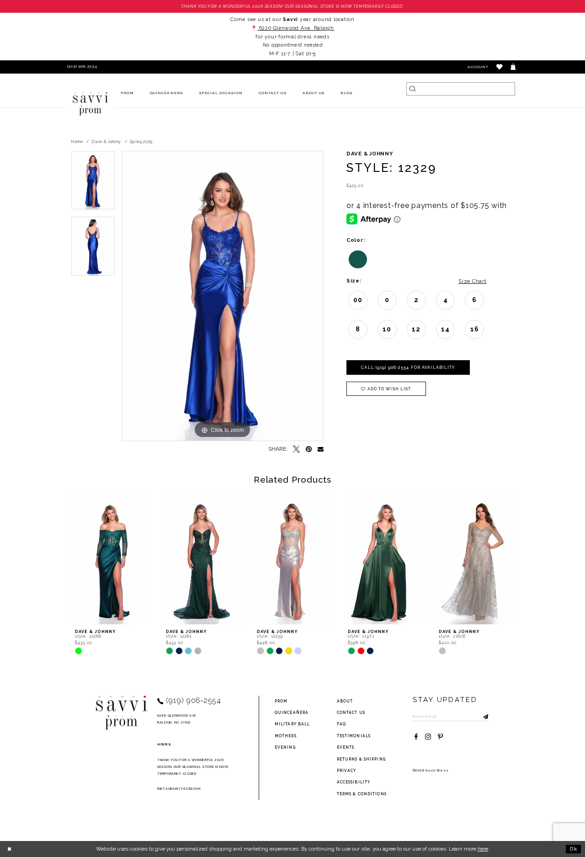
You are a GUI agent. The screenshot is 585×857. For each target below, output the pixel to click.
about (345, 701)
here (483, 849)
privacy (346, 770)
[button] (500, 67)
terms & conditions (362, 794)
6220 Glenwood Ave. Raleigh (295, 28)
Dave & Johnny (106, 141)
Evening (285, 747)
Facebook (191, 789)
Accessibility (354, 782)
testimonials (354, 736)
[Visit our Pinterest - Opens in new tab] (440, 737)
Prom (281, 701)
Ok (573, 849)
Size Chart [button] (472, 281)
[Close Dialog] (10, 849)
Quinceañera (291, 712)
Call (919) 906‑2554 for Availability (408, 367)
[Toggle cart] (513, 67)
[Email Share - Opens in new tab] (321, 449)
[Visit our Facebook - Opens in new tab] (416, 737)
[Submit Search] (413, 89)
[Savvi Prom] (90, 103)
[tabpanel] (93, 183)
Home (77, 141)
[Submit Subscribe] (481, 716)
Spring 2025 (141, 141)
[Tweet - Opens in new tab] (296, 449)
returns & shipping (361, 759)
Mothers (286, 736)
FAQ (341, 724)
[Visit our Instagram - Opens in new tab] (428, 737)
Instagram (167, 789)
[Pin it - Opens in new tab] (308, 449)
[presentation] (111, 558)
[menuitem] (127, 93)
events (346, 747)
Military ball (292, 724)
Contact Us (351, 712)
